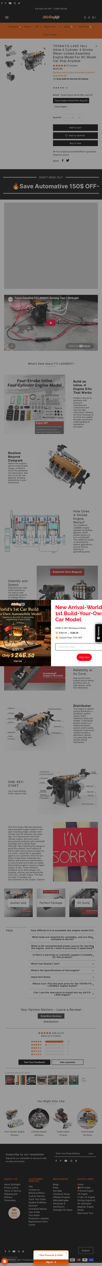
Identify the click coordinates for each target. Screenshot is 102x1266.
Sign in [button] (49, 1262)
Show (4, 1261)
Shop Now (84, 657)
